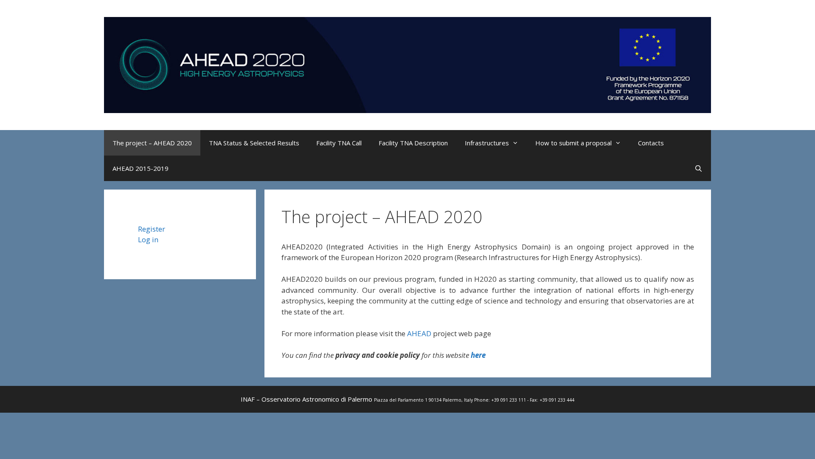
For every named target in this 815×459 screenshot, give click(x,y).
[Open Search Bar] (698, 168)
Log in (148, 239)
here (478, 355)
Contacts (651, 143)
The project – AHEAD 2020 (152, 143)
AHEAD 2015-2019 (140, 168)
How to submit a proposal (573, 143)
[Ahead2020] (407, 64)
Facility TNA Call (339, 143)
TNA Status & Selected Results (254, 143)
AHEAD (419, 333)
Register (151, 229)
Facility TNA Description (413, 143)
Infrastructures (487, 143)
